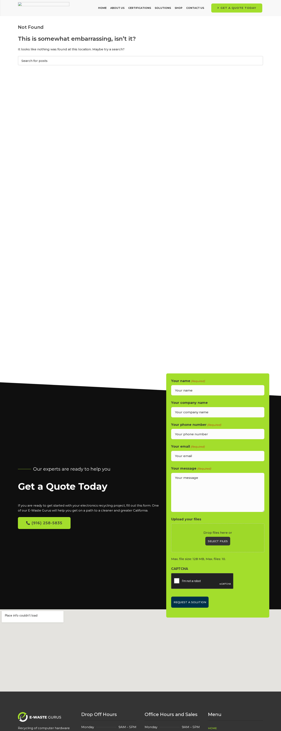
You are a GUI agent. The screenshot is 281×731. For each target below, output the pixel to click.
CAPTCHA (179, 569)
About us (117, 7)
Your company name (189, 403)
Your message (191, 468)
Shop (178, 7)
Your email (188, 446)
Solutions (163, 7)
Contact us (195, 7)
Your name (188, 381)
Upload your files (186, 519)
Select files (218, 541)
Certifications (139, 7)
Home (102, 7)
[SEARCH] (257, 60)
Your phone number (196, 425)
